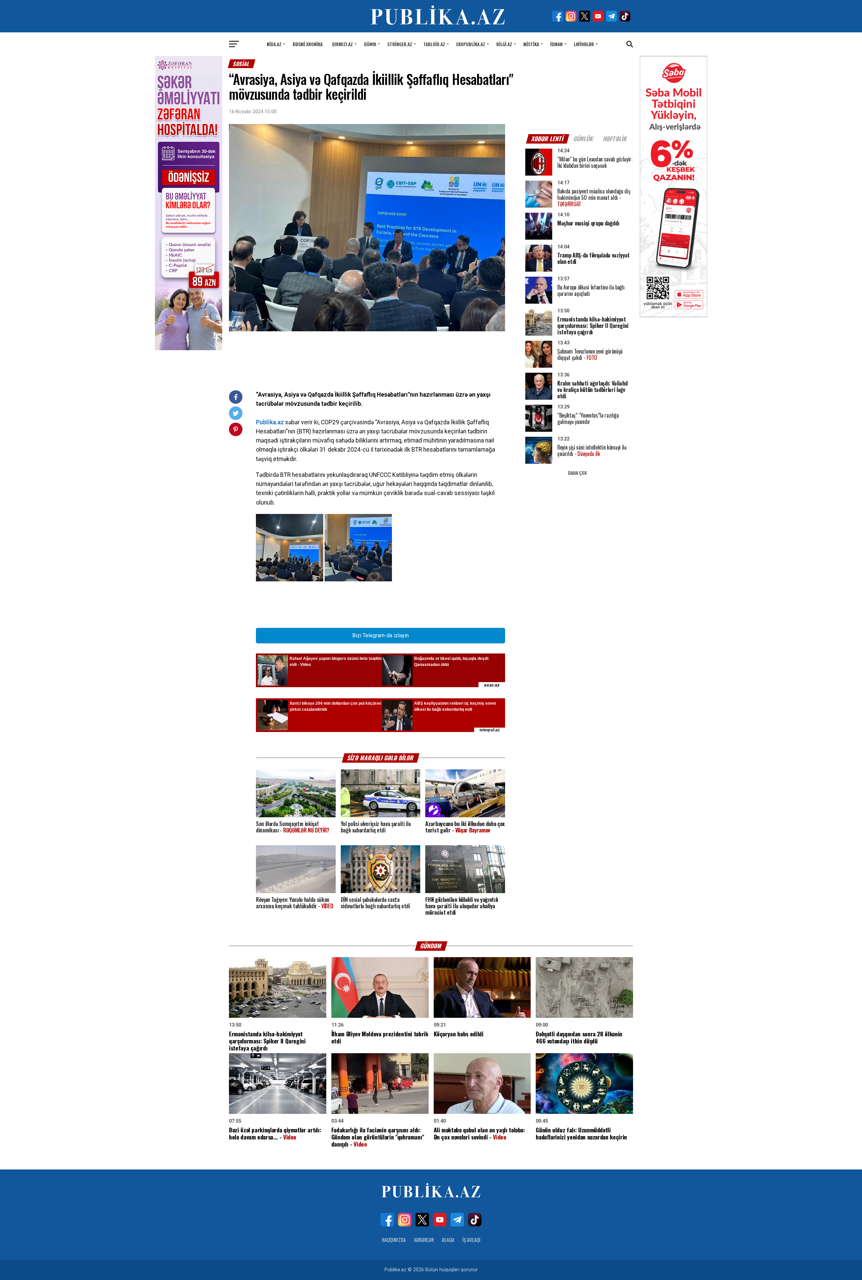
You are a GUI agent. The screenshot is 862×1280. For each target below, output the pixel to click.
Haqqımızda (394, 1239)
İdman (556, 44)
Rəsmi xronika (308, 44)
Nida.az (274, 44)
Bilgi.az (504, 44)
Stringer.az (399, 44)
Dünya (370, 44)
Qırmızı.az (342, 44)
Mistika (531, 44)
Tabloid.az (434, 44)
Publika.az (270, 422)
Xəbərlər (424, 1239)
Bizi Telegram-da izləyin (380, 635)
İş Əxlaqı (471, 1239)
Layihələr (584, 44)
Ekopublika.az (470, 44)
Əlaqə (448, 1239)
